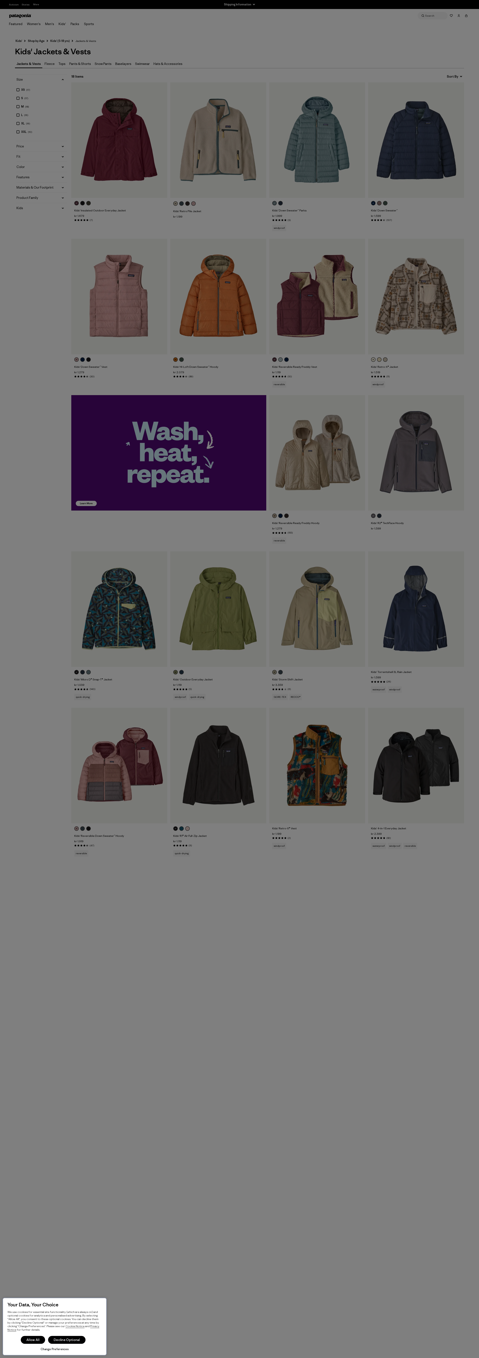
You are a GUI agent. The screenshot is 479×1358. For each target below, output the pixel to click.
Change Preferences (55, 1349)
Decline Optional (67, 1340)
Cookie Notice (75, 1326)
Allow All (32, 1340)
